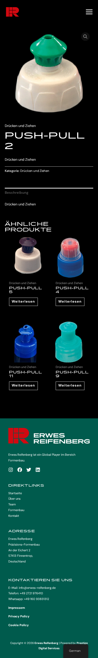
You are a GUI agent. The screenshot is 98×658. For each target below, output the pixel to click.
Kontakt (13, 516)
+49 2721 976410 (31, 593)
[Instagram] (10, 469)
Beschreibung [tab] (17, 192)
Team (12, 504)
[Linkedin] (37, 469)
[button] (85, 36)
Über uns (14, 499)
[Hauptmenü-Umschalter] (89, 11)
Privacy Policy (18, 616)
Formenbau (16, 510)
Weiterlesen (23, 301)
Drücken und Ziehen (20, 126)
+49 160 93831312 (36, 599)
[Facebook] (19, 469)
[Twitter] (28, 469)
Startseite (15, 493)
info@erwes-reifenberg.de (37, 588)
